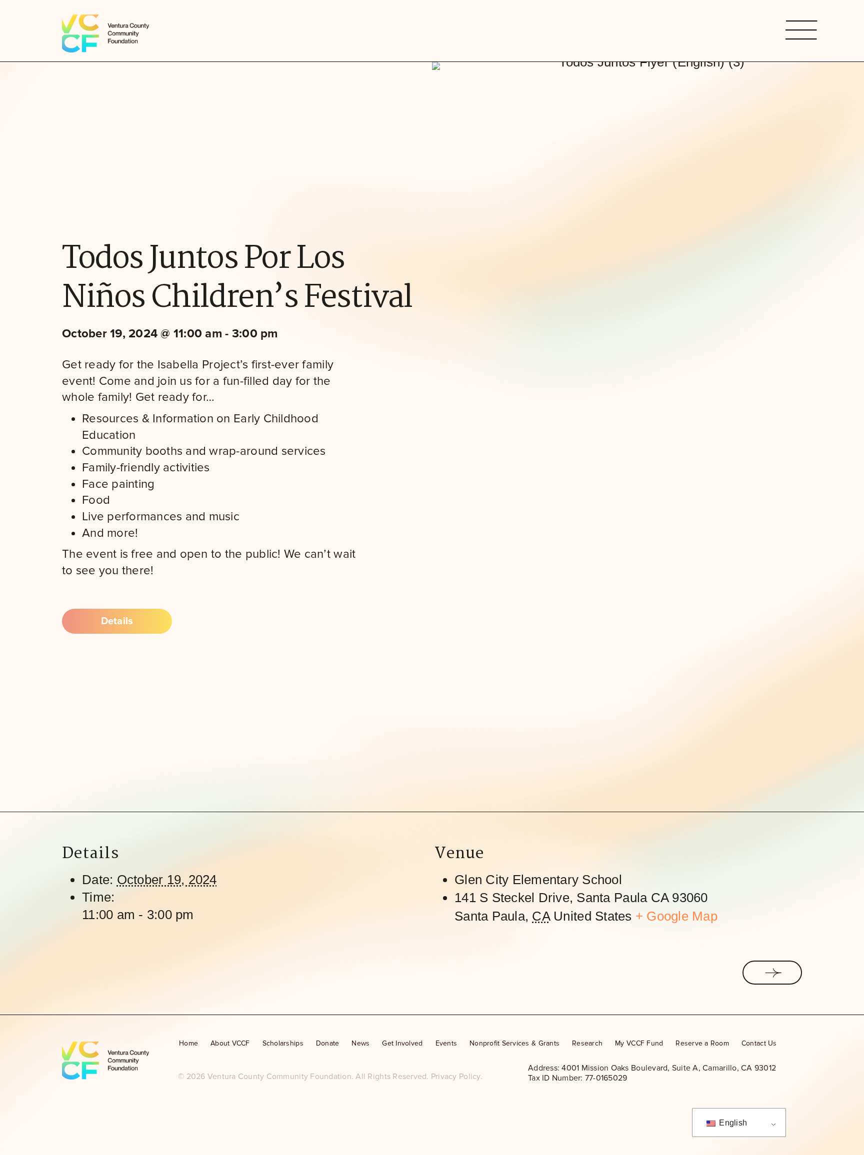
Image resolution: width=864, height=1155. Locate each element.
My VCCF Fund (639, 1043)
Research (587, 1043)
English (732, 1123)
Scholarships (283, 1043)
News (361, 1043)
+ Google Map (677, 916)
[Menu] (792, 30)
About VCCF (230, 1043)
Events (447, 1043)
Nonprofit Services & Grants (515, 1043)
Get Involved (402, 1043)
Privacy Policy (455, 1077)
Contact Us (759, 1043)
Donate (328, 1043)
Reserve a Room (702, 1043)
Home (188, 1043)
